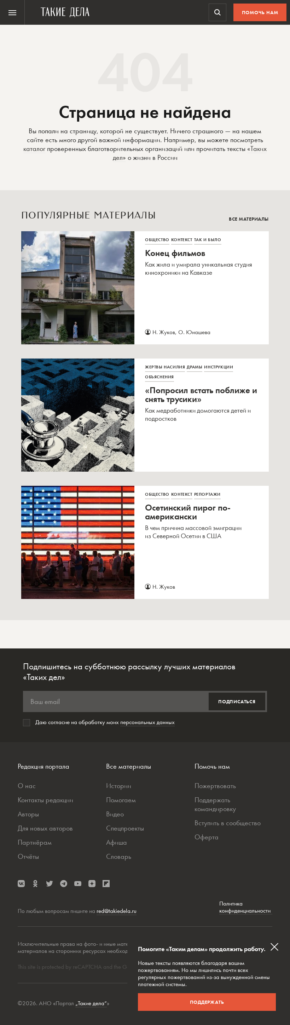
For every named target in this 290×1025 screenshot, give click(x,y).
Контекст (181, 240)
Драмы (194, 367)
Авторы (28, 814)
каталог (34, 148)
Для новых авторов (45, 828)
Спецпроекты (125, 828)
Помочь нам (260, 12)
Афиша (116, 842)
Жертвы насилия (165, 367)
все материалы (249, 219)
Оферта (207, 836)
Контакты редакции (45, 799)
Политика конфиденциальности (245, 907)
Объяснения (159, 377)
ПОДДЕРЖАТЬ (207, 1002)
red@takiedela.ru (117, 911)
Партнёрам (35, 842)
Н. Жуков (163, 332)
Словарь (118, 856)
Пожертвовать (215, 785)
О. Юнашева (194, 332)
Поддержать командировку (215, 804)
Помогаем (121, 799)
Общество (157, 240)
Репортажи (207, 494)
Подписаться (237, 701)
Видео (115, 814)
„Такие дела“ (91, 1003)
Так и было (207, 240)
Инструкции (218, 367)
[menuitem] (12, 12)
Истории (118, 785)
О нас (27, 785)
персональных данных (147, 722)
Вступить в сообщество (228, 822)
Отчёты (28, 856)
